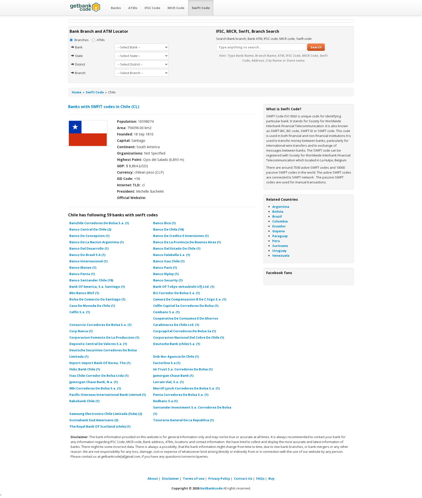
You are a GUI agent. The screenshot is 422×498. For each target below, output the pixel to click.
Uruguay (279, 250)
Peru (276, 241)
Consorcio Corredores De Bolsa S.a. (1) (100, 324)
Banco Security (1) (167, 280)
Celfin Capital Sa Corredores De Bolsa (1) (185, 305)
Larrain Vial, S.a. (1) (168, 382)
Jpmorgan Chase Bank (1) (173, 375)
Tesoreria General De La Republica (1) (183, 420)
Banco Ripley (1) (166, 274)
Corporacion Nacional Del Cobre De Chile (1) (188, 337)
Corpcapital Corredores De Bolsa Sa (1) (184, 331)
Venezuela (280, 255)
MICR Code (176, 8)
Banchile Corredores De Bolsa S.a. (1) (99, 223)
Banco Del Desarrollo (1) (88, 248)
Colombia (280, 221)
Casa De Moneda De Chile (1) (92, 305)
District (79, 64)
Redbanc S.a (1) (165, 401)
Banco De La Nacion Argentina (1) (96, 242)
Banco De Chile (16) (168, 229)
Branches (81, 40)
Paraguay (280, 236)
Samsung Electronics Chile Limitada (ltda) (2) (105, 413)
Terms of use (193, 478)
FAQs (260, 478)
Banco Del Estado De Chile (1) (176, 248)
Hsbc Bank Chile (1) (84, 369)
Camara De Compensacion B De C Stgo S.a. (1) (189, 299)
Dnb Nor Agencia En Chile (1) (176, 356)
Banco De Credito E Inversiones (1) (181, 235)
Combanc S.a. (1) (166, 312)
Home (76, 92)
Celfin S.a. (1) (79, 312)
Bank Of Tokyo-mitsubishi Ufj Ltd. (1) (183, 286)
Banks (116, 8)
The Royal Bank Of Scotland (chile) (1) (99, 426)
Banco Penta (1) (82, 274)
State (78, 56)
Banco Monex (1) (82, 267)
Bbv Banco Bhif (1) (84, 293)
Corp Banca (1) (81, 331)
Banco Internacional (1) (88, 261)
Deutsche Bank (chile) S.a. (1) (176, 344)
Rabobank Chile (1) (84, 401)
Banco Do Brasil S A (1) (87, 255)
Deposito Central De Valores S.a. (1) (98, 344)
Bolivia (277, 211)
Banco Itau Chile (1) (168, 261)
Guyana (278, 231)
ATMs (132, 8)
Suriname (280, 245)
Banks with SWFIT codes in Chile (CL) (103, 106)
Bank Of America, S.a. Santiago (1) (97, 286)
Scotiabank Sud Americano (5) (93, 420)
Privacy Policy (219, 478)
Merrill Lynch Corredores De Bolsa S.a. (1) (186, 388)
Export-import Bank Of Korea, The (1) (99, 363)
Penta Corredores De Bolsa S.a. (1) (180, 394)
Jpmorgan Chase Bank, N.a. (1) (93, 382)
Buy (271, 478)
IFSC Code (152, 8)
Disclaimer (170, 478)
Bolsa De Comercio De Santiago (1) (97, 299)
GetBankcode (211, 488)
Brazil (277, 216)
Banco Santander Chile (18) (91, 280)
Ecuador (279, 226)
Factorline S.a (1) (166, 363)
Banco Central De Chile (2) (90, 229)
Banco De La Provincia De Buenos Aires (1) (187, 242)
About (153, 478)
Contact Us (243, 478)
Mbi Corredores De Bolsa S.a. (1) (95, 388)
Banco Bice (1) (164, 223)
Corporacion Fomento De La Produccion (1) (104, 337)
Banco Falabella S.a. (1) (171, 255)
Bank (78, 47)
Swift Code (201, 8)
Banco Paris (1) (165, 267)
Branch (79, 73)
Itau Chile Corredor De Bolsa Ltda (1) (98, 375)
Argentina (280, 206)
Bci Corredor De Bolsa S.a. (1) (176, 293)
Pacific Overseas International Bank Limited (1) (107, 394)
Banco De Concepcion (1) (89, 235)
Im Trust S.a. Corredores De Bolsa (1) (182, 369)
